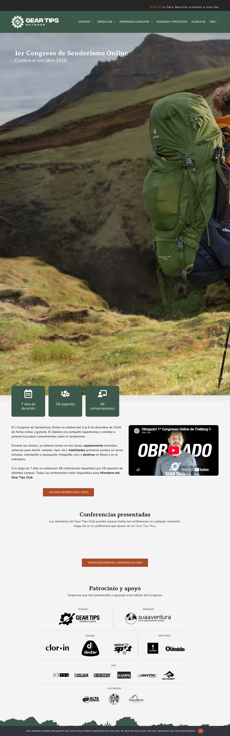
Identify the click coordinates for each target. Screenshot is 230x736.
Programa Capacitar (134, 21)
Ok (200, 730)
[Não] (225, 731)
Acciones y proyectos (172, 21)
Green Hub (212, 7)
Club (168, 7)
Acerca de (198, 21)
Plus (185, 7)
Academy (196, 7)
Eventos (84, 21)
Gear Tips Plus (146, 526)
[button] (68, 492)
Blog (177, 7)
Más (212, 21)
